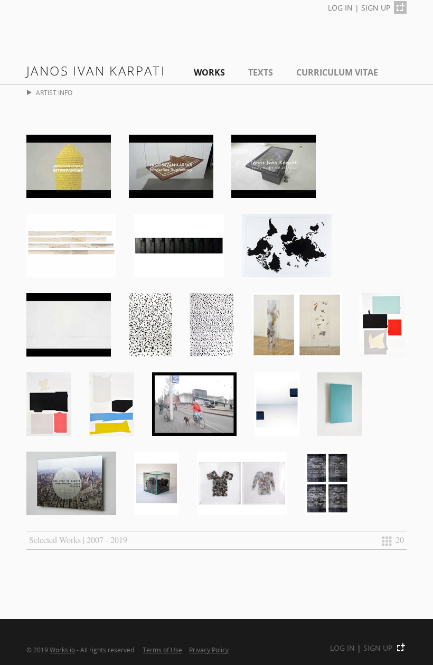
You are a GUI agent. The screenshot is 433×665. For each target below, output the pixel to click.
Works (209, 72)
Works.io (62, 649)
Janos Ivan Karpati (95, 70)
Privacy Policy (209, 649)
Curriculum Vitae (337, 72)
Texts (260, 72)
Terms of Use (162, 649)
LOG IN (340, 8)
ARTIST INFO (54, 92)
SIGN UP (375, 8)
